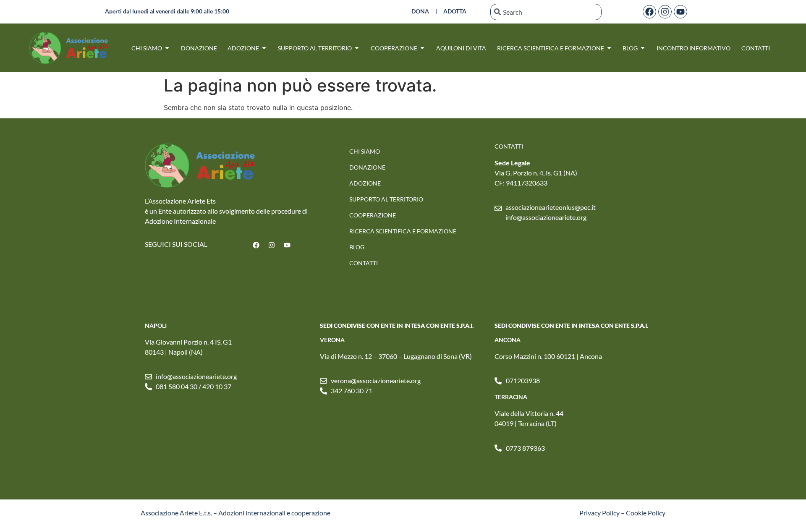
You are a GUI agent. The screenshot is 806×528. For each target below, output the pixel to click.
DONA (420, 11)
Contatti (363, 263)
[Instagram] (665, 11)
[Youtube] (680, 11)
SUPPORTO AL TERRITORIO (386, 199)
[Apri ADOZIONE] (264, 48)
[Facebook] (649, 11)
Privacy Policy (599, 513)
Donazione (367, 167)
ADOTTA (454, 11)
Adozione (365, 183)
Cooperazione (372, 215)
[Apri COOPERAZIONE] (422, 48)
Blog (356, 247)
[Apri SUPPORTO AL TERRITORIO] (357, 48)
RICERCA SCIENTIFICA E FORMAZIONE (402, 231)
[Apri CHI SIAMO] (167, 48)
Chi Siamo (364, 151)
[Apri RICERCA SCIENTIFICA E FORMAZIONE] (609, 48)
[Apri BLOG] (643, 48)
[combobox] (546, 12)
